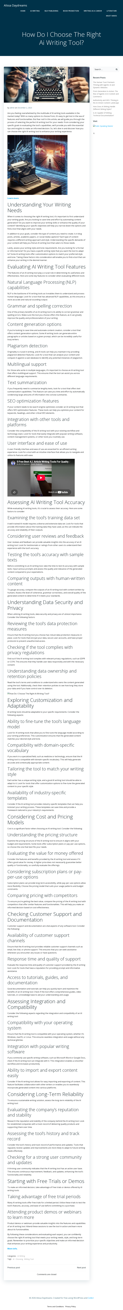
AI (13, 1259)
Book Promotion (71, 11)
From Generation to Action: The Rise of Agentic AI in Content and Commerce (106, 94)
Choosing (19, 1259)
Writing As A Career (93, 11)
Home (22, 11)
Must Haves (111, 16)
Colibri (91, 1298)
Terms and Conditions (55, 1306)
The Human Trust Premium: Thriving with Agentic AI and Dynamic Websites (104, 85)
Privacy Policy (70, 1306)
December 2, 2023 (25, 108)
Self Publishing (51, 11)
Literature (112, 11)
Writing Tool (29, 1259)
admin (12, 108)
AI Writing (35, 11)
